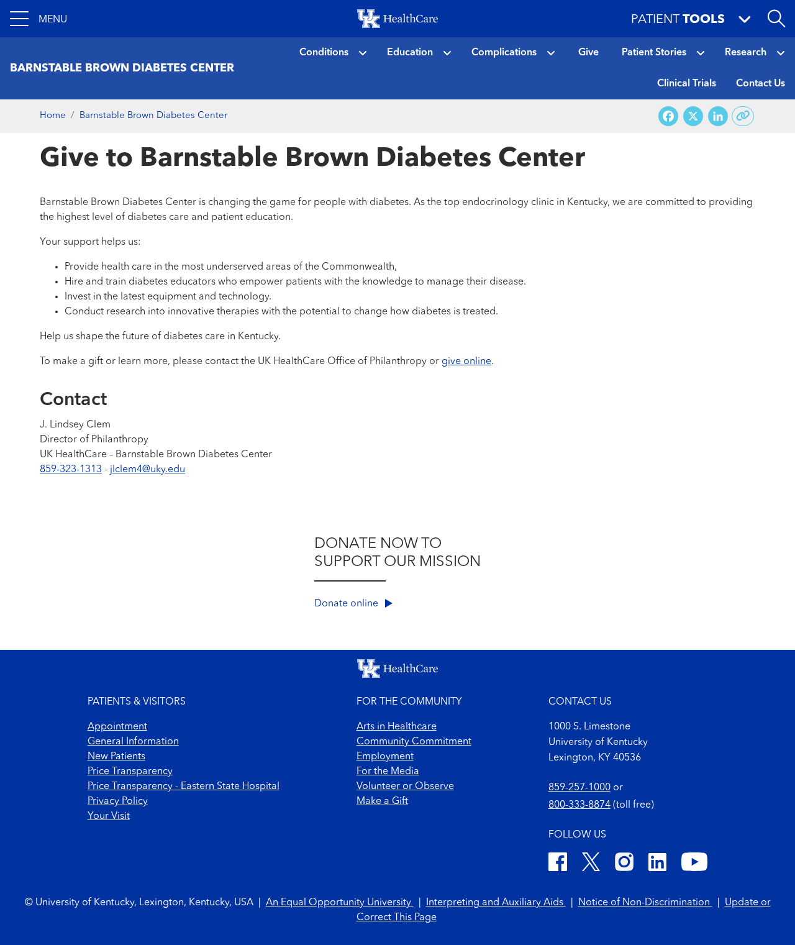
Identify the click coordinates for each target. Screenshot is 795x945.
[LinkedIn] (657, 863)
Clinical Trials (686, 84)
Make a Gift (382, 801)
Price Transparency (130, 772)
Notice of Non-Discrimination (645, 903)
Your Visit (109, 816)
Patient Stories (654, 53)
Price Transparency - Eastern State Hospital (183, 787)
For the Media (388, 772)
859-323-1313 (71, 470)
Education (410, 53)
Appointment (117, 727)
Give (588, 53)
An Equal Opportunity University (340, 903)
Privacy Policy (118, 801)
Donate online (347, 604)
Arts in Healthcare (397, 727)
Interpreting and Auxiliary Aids (496, 903)
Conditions (323, 53)
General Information (133, 742)
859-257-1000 (579, 788)
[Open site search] (776, 18)
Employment (385, 757)
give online (466, 362)
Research (745, 53)
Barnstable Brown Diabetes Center (153, 116)
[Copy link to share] (743, 116)
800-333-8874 (579, 805)
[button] (38, 18)
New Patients (116, 757)
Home (53, 116)
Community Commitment (414, 742)
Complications (504, 53)
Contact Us (760, 84)
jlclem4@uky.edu (147, 470)
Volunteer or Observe (405, 787)
